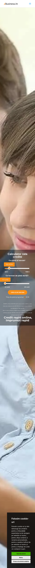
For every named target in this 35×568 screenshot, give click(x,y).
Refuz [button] (21, 557)
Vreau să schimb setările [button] (21, 561)
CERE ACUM (17, 292)
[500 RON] (9, 268)
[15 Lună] (5, 283)
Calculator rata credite (17, 255)
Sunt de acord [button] (21, 553)
